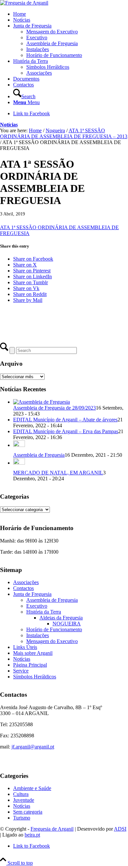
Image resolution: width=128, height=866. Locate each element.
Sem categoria (27, 812)
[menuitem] (70, 14)
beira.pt (32, 835)
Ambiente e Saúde (32, 788)
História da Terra (43, 612)
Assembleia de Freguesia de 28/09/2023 (54, 408)
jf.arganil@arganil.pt (32, 746)
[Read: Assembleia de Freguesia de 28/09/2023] (41, 402)
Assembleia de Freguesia (39, 455)
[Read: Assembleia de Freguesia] (19, 445)
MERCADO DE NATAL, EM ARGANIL (58, 472)
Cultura (21, 794)
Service (21, 670)
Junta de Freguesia (32, 594)
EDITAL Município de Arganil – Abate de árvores (65, 419)
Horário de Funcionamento (54, 629)
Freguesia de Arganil (52, 829)
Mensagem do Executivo (52, 641)
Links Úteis (25, 647)
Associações (26, 582)
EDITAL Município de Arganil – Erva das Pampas (65, 431)
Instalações (37, 635)
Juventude (23, 800)
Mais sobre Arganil (33, 653)
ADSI (120, 829)
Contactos (23, 588)
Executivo (36, 606)
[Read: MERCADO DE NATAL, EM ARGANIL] (19, 463)
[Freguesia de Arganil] (24, 3)
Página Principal (30, 665)
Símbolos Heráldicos (34, 676)
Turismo (21, 817)
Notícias (9, 124)
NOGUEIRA (67, 623)
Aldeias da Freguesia (61, 617)
